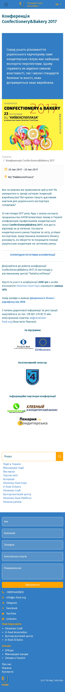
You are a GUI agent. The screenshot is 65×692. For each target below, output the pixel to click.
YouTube (11, 613)
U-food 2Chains (12, 486)
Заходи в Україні (15, 657)
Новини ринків (12, 501)
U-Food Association (16, 632)
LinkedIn (11, 618)
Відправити (32, 584)
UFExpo (9, 650)
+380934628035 (15, 592)
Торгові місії (10, 475)
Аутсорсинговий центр (17, 494)
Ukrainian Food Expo (28, 285)
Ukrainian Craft (12, 490)
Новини (6, 156)
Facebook (11, 608)
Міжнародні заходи (16, 654)
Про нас (7, 664)
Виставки (9, 471)
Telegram (11, 602)
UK (57, 4)
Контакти (7, 671)
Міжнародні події (13, 467)
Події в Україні (12, 464)
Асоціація (9, 479)
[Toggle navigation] (6, 5)
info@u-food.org (16, 597)
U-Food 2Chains (14, 639)
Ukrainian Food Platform (17, 498)
